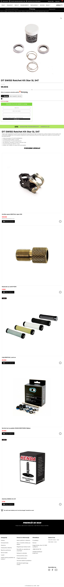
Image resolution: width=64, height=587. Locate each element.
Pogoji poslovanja (19, 117)
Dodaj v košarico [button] (8, 292)
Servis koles (42, 5)
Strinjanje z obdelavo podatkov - (13, 117)
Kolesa (3, 5)
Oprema (16, 5)
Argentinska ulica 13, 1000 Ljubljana (34, 1)
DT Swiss (17, 143)
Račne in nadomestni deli (27, 11)
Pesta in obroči (18, 11)
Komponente (9, 5)
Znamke (47, 5)
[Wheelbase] (59, 5)
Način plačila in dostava (23, 540)
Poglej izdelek (60, 221)
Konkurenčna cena (22, 555)
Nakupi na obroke (22, 553)
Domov (2, 11)
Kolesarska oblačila (24, 5)
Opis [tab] (16, 126)
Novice (34, 542)
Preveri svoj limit (52, 8)
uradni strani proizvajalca (20, 145)
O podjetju (35, 540)
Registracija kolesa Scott (23, 546)
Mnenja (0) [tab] (45, 126)
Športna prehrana (34, 5)
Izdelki (5, 11)
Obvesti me (16, 119)
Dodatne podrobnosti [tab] (29, 126)
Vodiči (2, 555)
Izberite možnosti (9, 221)
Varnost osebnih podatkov (24, 560)
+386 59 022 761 (5, 1)
